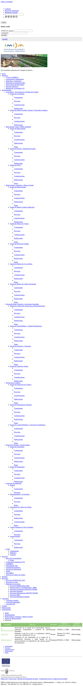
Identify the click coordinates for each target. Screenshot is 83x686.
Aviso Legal (12, 679)
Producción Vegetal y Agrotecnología (18, 445)
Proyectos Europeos (16, 591)
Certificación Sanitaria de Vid (15, 562)
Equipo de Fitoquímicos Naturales (21, 405)
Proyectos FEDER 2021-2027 (15, 580)
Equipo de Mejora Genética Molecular (22, 207)
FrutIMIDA (9, 564)
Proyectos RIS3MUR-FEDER (19, 597)
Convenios (5, 598)
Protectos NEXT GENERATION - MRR (23, 587)
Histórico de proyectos (13, 584)
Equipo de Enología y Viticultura (20, 346)
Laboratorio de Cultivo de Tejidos (20, 507)
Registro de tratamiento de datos (28, 679)
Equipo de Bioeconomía (17, 128)
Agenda (4, 606)
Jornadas (4, 576)
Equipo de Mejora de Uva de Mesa (21, 264)
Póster (16, 147)
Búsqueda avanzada (11, 12)
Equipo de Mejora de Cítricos (19, 224)
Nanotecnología (15, 536)
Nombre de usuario (7, 31)
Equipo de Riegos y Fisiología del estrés (23, 149)
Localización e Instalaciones (15, 79)
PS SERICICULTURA (7, 629)
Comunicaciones (19, 105)
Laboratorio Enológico (13, 567)
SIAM (8, 571)
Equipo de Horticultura (17, 467)
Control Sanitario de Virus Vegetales (21, 527)
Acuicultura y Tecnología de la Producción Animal (22, 92)
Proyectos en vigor (12, 582)
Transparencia (6, 609)
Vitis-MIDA (10, 573)
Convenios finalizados (13, 602)
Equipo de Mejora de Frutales (19, 244)
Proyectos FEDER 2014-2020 (19, 586)
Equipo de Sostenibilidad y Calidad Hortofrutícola (26, 326)
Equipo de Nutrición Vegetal (19, 366)
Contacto (13, 555)
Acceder (4, 35)
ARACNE (4, 634)
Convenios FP (10, 604)
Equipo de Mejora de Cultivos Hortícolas (23, 284)
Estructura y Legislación (13, 81)
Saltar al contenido (7, 2)
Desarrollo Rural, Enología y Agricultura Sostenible (22, 304)
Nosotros (5, 75)
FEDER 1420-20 (6, 640)
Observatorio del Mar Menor (15, 85)
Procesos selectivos (12, 86)
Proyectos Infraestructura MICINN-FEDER (24, 593)
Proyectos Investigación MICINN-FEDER (23, 589)
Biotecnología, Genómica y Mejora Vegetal (20, 185)
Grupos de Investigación (13, 483)
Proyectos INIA (15, 595)
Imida (7, 613)
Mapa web (4, 679)
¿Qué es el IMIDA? (12, 77)
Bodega (12, 485)
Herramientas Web (12, 566)
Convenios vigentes (12, 600)
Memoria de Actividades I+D (15, 88)
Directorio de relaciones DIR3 (15, 83)
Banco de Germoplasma (13, 558)
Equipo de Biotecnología (18, 187)
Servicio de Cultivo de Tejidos (15, 575)
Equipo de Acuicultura (17, 94)
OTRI (8, 549)
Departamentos (6, 90)
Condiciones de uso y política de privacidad (53, 679)
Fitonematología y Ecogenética (20, 494)
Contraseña (5, 33)
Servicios (5, 556)
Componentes (18, 97)
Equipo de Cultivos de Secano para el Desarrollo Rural (27, 306)
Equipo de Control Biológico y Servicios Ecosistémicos (27, 425)
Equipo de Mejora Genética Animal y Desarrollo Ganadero (29, 110)
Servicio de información (13, 569)
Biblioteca (13, 553)
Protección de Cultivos (13, 383)
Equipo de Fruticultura (17, 447)
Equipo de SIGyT (15, 165)
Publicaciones (18, 108)
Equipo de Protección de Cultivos (20, 384)
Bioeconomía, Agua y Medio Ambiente (18, 127)
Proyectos (17, 101)
